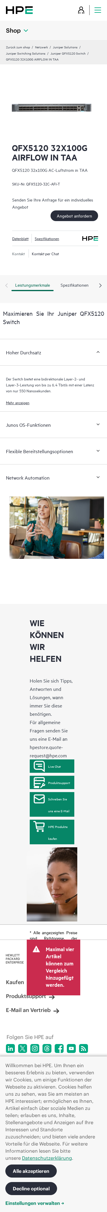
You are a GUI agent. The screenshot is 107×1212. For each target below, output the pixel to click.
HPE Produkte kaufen (57, 832)
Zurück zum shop (18, 47)
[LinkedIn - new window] (10, 1048)
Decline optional (31, 1189)
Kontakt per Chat (45, 253)
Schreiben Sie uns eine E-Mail (59, 805)
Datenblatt (20, 238)
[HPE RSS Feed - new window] (83, 1048)
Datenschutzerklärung (47, 1158)
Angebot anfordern (74, 215)
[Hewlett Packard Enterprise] (19, 10)
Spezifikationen (47, 238)
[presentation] (100, 286)
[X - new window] (22, 1048)
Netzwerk (41, 47)
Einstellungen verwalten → (34, 1203)
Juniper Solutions (65, 47)
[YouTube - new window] (71, 1048)
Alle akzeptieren (31, 1171)
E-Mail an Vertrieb (28, 1010)
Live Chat (54, 766)
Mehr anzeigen (17, 402)
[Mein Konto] (81, 10)
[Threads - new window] (47, 1048)
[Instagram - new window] (34, 1048)
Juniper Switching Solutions (25, 53)
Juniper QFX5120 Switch (68, 53)
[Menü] (98, 10)
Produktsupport (59, 782)
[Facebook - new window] (59, 1048)
